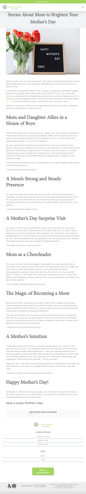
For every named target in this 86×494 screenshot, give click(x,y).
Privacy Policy (59, 487)
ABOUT (43, 456)
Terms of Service (69, 487)
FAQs (43, 459)
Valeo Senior (54, 484)
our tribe (10, 101)
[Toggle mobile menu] (82, 7)
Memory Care (43, 440)
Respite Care (43, 444)
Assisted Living (43, 436)
